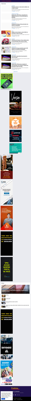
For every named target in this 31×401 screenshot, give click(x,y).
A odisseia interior (8, 298)
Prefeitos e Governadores (6, 1)
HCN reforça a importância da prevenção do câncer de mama (19, 57)
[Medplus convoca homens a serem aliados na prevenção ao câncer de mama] (6, 34)
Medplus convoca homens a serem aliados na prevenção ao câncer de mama (20, 33)
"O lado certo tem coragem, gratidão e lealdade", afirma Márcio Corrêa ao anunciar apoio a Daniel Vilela (17, 305)
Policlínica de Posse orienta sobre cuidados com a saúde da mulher (20, 7)
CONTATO (15, 399)
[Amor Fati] (3, 296)
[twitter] (13, 395)
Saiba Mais (6, 397)
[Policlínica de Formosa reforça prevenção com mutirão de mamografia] (6, 26)
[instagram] (17, 395)
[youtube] (15, 395)
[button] (1, 1)
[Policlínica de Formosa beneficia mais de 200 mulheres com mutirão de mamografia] (6, 50)
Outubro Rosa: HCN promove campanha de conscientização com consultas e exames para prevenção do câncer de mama (20, 65)
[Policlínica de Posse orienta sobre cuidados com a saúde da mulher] (6, 8)
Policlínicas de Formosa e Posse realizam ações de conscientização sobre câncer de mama (20, 41)
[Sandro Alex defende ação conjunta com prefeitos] (3, 302)
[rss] (19, 395)
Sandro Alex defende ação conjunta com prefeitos (12, 301)
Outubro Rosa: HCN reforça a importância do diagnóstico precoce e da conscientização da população (20, 16)
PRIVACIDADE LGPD (19, 399)
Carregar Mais (15, 71)
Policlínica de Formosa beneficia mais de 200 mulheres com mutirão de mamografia (20, 49)
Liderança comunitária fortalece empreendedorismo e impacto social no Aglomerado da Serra (15, 291)
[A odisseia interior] (3, 299)
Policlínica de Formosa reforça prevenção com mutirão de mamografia (20, 25)
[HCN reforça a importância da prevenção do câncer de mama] (6, 58)
